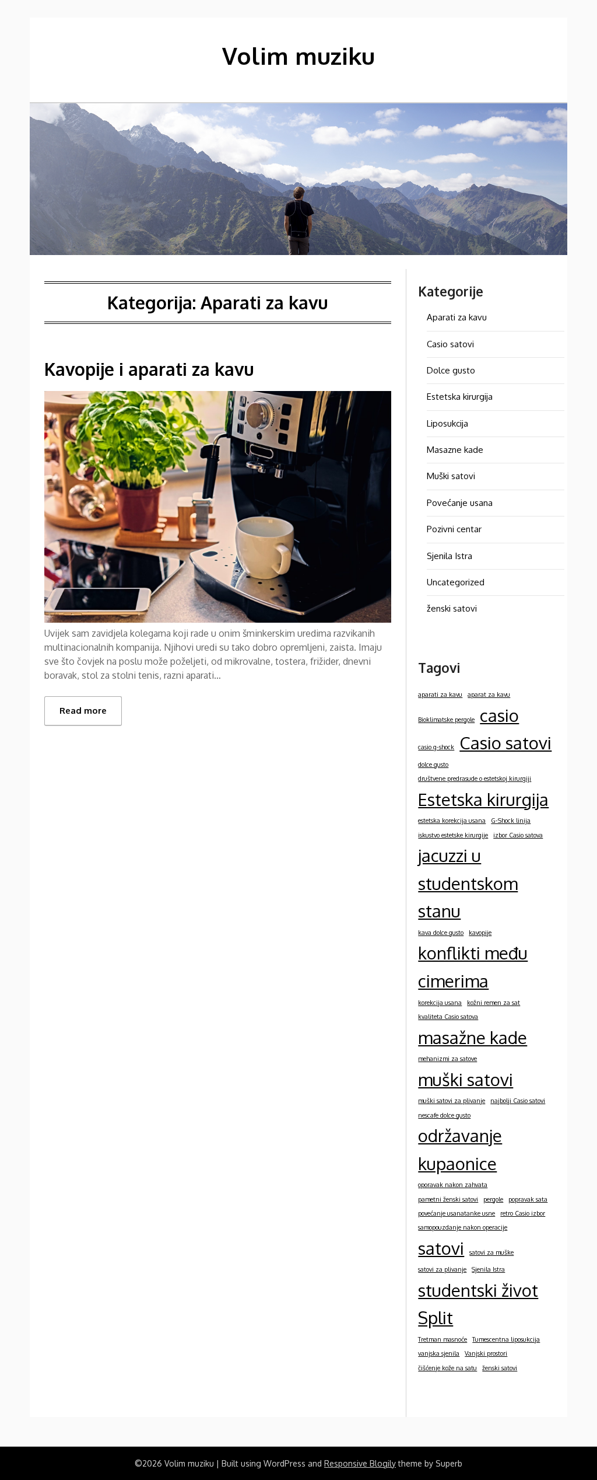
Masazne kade (455, 449)
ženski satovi (452, 608)
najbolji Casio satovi (517, 1101)
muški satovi (465, 1079)
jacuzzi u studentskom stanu (468, 882)
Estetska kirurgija (460, 396)
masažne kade (472, 1037)
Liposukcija (447, 423)
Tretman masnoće (442, 1339)
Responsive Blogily (360, 1463)
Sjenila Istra (449, 555)
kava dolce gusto (440, 933)
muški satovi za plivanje (451, 1101)
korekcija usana (440, 1003)
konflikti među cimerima (473, 967)
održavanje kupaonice (460, 1149)
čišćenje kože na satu (447, 1368)
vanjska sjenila (438, 1353)
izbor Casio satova (518, 835)
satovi (441, 1248)
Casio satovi (450, 344)
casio (499, 715)
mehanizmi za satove (447, 1059)
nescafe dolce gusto (444, 1115)
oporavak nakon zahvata (452, 1185)
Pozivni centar (454, 529)
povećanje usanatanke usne (456, 1213)
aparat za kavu (489, 694)
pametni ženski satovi (448, 1199)
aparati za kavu (440, 694)
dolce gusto (433, 764)
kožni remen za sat (493, 1003)
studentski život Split (478, 1304)
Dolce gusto (451, 370)
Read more (83, 710)
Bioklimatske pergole (446, 719)
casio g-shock (436, 747)
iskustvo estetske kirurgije (453, 835)
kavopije (480, 933)
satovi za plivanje (442, 1269)
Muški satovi (451, 475)
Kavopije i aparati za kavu (149, 369)
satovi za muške (491, 1252)
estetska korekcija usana (452, 820)
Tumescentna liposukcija (506, 1339)
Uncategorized (455, 582)
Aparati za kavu (457, 317)
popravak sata (527, 1199)
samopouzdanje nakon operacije (462, 1227)
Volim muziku (298, 55)
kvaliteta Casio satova (448, 1017)
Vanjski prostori (486, 1353)
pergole (493, 1199)
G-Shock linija (511, 820)
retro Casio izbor (522, 1213)
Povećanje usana (460, 502)
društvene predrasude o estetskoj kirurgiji (474, 778)
